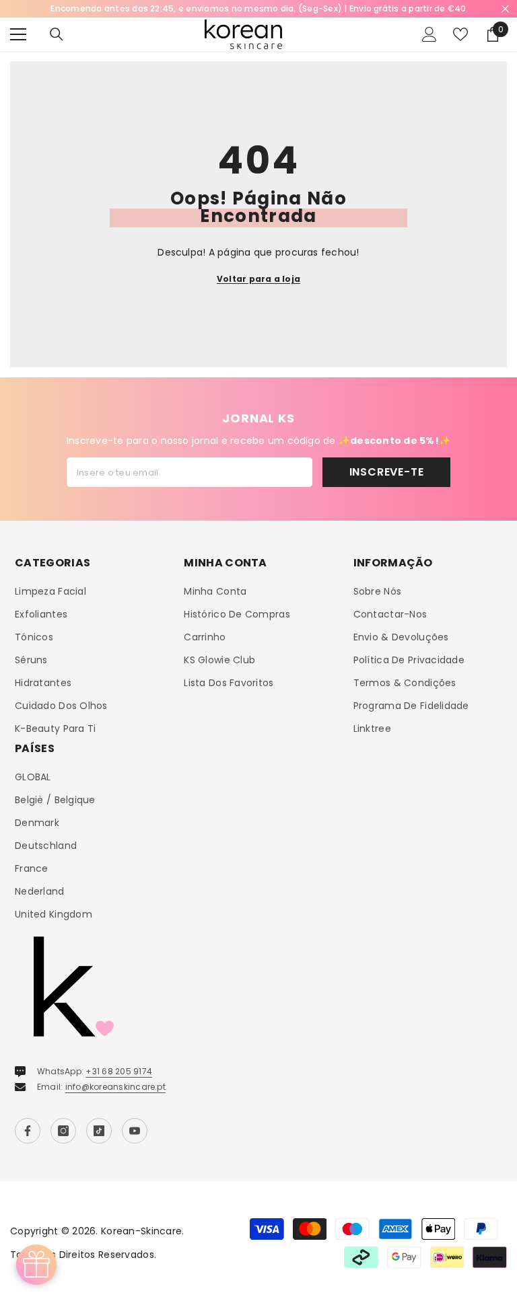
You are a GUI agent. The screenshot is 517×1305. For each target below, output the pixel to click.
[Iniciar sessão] (429, 34)
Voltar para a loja (258, 279)
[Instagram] (63, 1131)
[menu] (18, 34)
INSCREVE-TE (386, 472)
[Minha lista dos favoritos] (460, 34)
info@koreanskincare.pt (115, 1086)
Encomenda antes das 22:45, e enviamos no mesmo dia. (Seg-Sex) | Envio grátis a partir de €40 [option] (258, 8)
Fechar (505, 9)
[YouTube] (134, 1131)
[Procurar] (56, 34)
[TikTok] (99, 1131)
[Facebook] (27, 1131)
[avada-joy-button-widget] (36, 1264)
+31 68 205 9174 (118, 1071)
